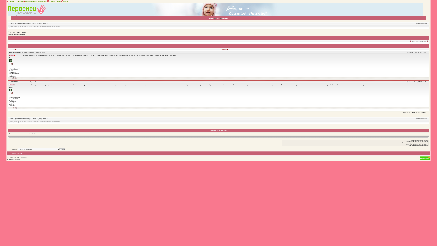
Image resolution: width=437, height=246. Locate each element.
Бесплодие (27, 23)
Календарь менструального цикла (36, 1)
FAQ (218, 18)
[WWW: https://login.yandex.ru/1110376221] (12, 64)
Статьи (65, 1)
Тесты (59, 1)
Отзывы (52, 1)
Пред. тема (415, 41)
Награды (225, 18)
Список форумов (15, 23)
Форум (211, 18)
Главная (11, 1)
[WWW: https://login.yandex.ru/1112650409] (12, 93)
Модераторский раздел (422, 23)
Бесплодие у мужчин (40, 23)
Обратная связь (15, 159)
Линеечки (20, 1)
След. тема (422, 41)
